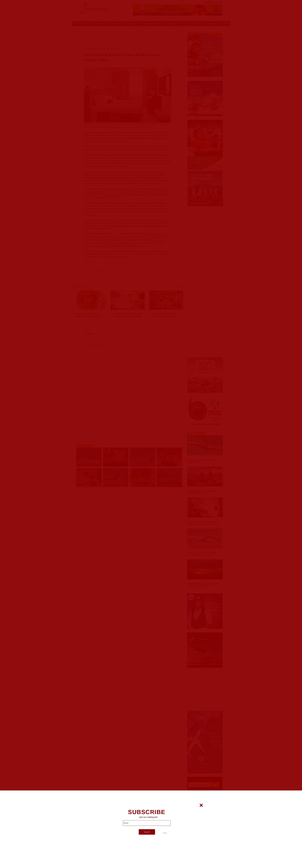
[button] (164, 833)
